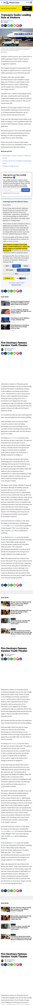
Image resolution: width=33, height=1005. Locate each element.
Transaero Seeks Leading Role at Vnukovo (16, 16)
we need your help (12, 241)
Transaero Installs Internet (10, 166)
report (12, 530)
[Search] (28, 3)
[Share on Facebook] (2, 25)
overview (4, 525)
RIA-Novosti (13, 438)
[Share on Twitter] (5, 25)
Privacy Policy (17, 193)
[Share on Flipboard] (17, 25)
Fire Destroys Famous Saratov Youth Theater (14, 344)
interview (14, 537)
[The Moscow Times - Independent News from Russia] (11, 2)
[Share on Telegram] (8, 25)
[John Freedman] (2, 349)
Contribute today (27, 8)
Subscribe (26, 190)
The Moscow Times (8, 21)
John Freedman (10, 348)
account (12, 525)
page (24, 478)
